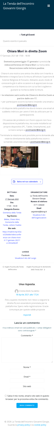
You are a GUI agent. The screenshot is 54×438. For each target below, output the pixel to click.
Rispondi (27, 314)
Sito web (27, 386)
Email (27, 376)
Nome (27, 367)
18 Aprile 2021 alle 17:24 (27, 294)
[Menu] (49, 6)
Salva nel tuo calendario (27, 181)
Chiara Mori (14, 219)
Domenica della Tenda (12, 212)
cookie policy (40, 424)
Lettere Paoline (15, 225)
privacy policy (23, 424)
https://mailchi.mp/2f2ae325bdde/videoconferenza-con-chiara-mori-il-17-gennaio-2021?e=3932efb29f (12, 237)
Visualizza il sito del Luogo (25, 258)
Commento (27, 335)
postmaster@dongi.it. (27, 105)
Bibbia (6, 219)
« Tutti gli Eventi (27, 34)
